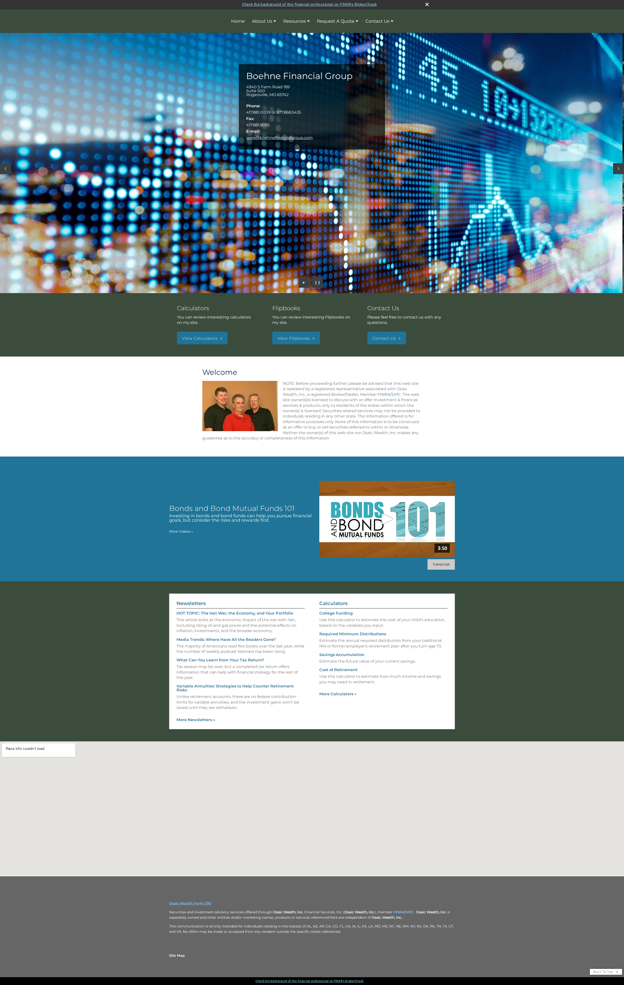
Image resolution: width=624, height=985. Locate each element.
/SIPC (408, 912)
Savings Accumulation (341, 654)
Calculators (333, 603)
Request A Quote (335, 21)
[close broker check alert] (427, 4)
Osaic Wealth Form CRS (190, 903)
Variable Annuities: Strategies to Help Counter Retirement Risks (235, 688)
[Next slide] (618, 168)
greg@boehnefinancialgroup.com (279, 137)
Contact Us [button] (384, 338)
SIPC (396, 394)
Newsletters (191, 603)
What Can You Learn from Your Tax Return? (220, 660)
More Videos (181, 531)
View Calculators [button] (200, 338)
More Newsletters (195, 719)
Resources (294, 21)
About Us (262, 21)
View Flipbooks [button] (293, 338)
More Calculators (338, 694)
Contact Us (377, 21)
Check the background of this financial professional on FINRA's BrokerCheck (309, 4)
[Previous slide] (5, 168)
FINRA (384, 394)
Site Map (177, 955)
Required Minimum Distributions (352, 634)
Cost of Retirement (338, 669)
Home (238, 21)
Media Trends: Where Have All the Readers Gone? (226, 639)
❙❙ (317, 282)
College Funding (336, 613)
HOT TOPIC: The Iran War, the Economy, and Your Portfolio (234, 613)
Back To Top (603, 972)
